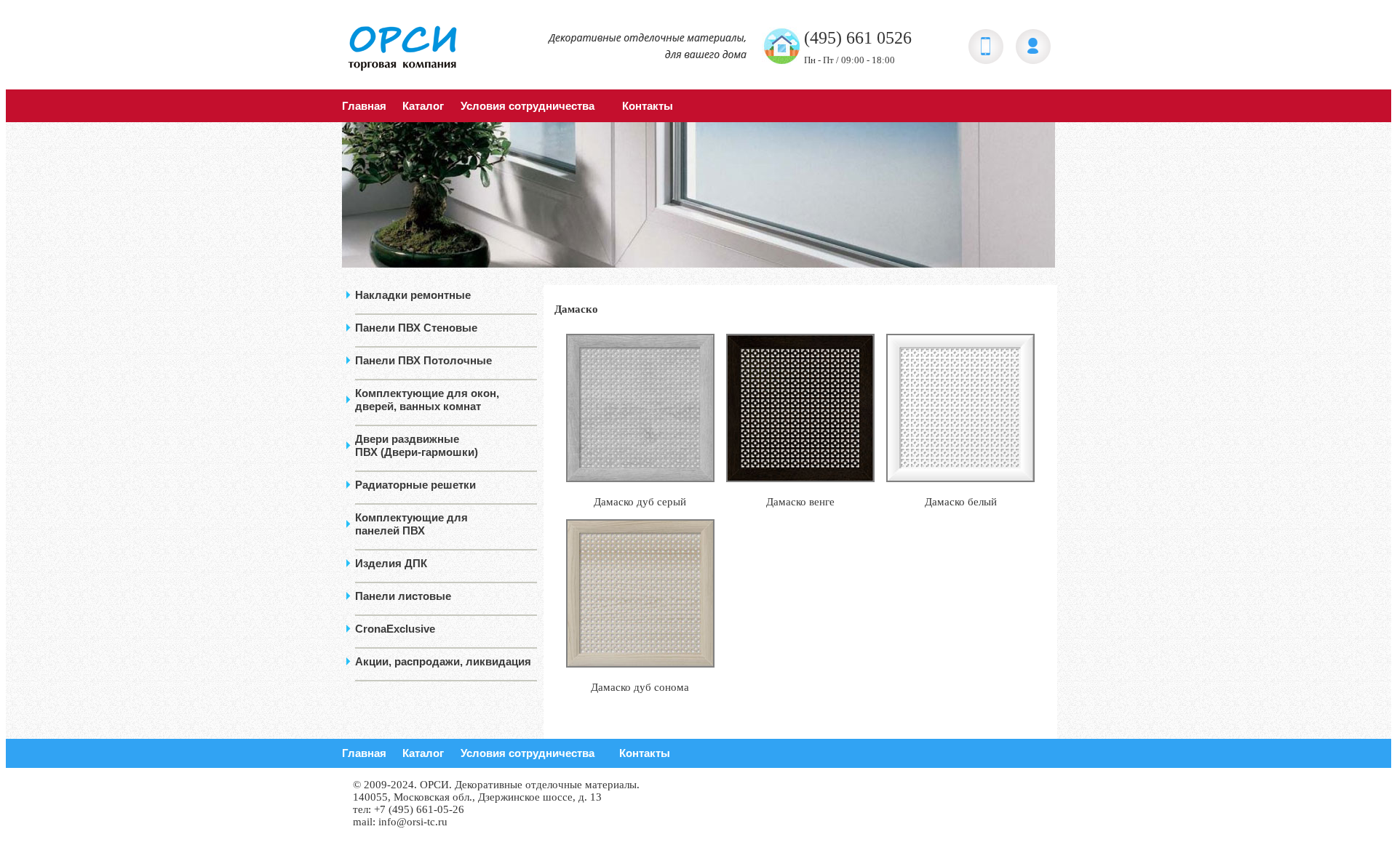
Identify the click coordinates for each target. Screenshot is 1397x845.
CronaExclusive (395, 628)
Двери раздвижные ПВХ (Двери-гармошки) (416, 445)
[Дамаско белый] (960, 478)
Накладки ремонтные (413, 295)
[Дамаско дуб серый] (640, 478)
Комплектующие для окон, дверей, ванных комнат (427, 399)
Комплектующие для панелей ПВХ (411, 524)
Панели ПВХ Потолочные (423, 360)
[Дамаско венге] (800, 478)
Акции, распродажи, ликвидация (443, 661)
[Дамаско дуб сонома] (640, 663)
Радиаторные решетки (415, 484)
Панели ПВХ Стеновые (416, 327)
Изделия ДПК (391, 563)
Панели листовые (403, 596)
